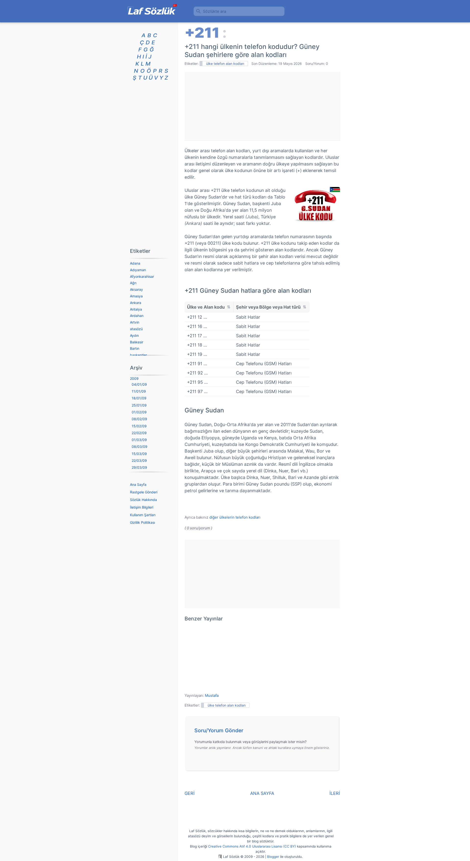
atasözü (136, 329)
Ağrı (133, 283)
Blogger (273, 857)
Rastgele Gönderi (143, 492)
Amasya (136, 296)
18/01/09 (139, 398)
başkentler (138, 355)
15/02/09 (139, 426)
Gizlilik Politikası (142, 522)
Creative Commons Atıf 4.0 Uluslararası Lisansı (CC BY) (252, 846)
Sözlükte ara (214, 11)
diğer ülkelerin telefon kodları (234, 517)
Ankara (135, 303)
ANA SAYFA (262, 793)
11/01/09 (139, 391)
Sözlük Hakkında (143, 500)
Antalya (136, 309)
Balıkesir (136, 342)
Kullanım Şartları (142, 515)
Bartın (134, 348)
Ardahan (136, 316)
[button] (264, 732)
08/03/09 (139, 446)
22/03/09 (139, 460)
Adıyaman (138, 270)
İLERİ (334, 793)
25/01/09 (139, 405)
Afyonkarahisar (142, 276)
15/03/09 (139, 454)
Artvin (134, 322)
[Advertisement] (262, 106)
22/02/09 (139, 433)
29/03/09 (139, 467)
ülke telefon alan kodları (225, 63)
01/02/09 (139, 412)
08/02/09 (139, 419)
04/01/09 (139, 384)
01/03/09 (139, 440)
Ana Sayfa (138, 484)
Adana (135, 263)
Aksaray (136, 289)
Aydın (134, 335)
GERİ (190, 793)
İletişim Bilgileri (141, 507)
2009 (134, 378)
